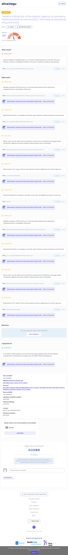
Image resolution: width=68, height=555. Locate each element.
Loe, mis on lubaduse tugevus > (9, 40)
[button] (10, 27)
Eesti (34, 515)
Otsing (34, 502)
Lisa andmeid (34, 334)
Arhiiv (64, 68)
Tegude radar (34, 499)
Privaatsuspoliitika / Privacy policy (34, 531)
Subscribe (20, 433)
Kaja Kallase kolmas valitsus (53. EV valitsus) (15, 382)
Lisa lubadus (34, 505)
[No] (66, 550)
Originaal (57, 68)
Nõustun (34, 552)
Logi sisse (34, 512)
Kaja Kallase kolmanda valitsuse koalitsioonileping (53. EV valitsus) (21, 387)
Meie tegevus (34, 509)
